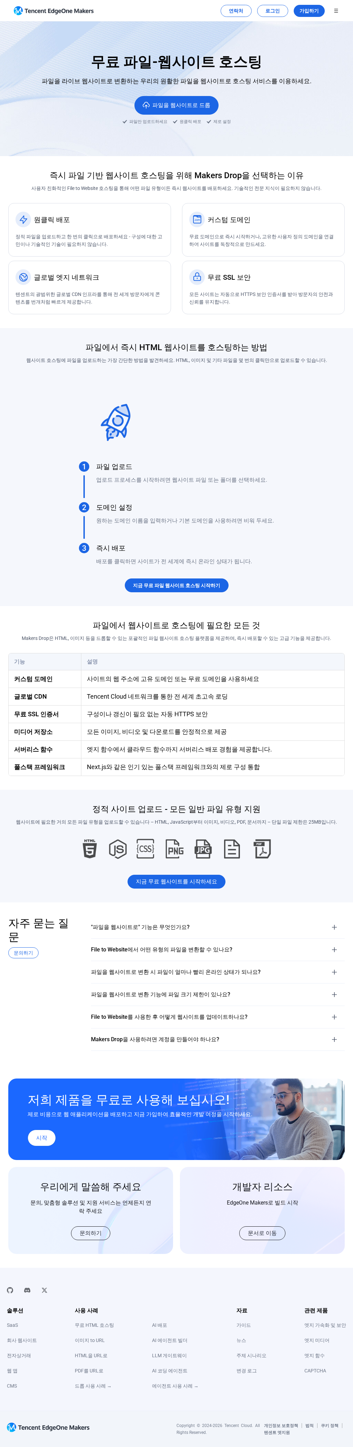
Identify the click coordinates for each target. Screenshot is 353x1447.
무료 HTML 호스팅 (94, 1325)
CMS (12, 1386)
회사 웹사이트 (22, 1340)
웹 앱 (12, 1370)
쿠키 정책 (330, 1425)
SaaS (12, 1325)
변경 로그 (246, 1370)
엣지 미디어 (317, 1340)
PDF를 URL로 (89, 1370)
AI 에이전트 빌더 (170, 1340)
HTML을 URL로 (91, 1355)
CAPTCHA (315, 1370)
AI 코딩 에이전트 (170, 1370)
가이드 (243, 1325)
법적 (309, 1425)
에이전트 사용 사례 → (175, 1386)
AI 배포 (159, 1325)
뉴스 (241, 1340)
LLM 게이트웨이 (169, 1355)
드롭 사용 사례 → (93, 1386)
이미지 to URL (90, 1340)
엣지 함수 (314, 1355)
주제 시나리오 (251, 1355)
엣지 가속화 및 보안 (325, 1325)
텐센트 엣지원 (277, 1432)
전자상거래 (19, 1355)
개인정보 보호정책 (281, 1425)
